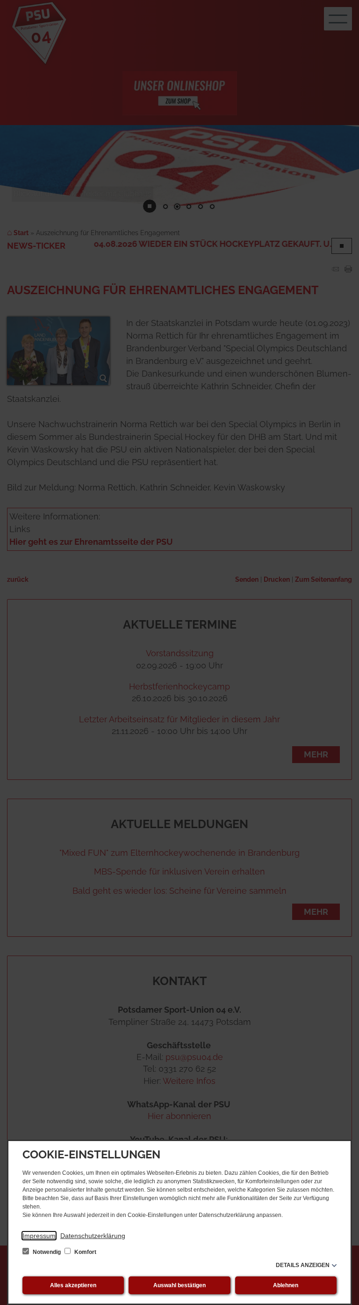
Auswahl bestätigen (179, 1285)
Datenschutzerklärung (92, 1235)
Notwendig (46, 1252)
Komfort (84, 1252)
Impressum (39, 1235)
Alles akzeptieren (73, 1285)
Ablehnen (285, 1285)
